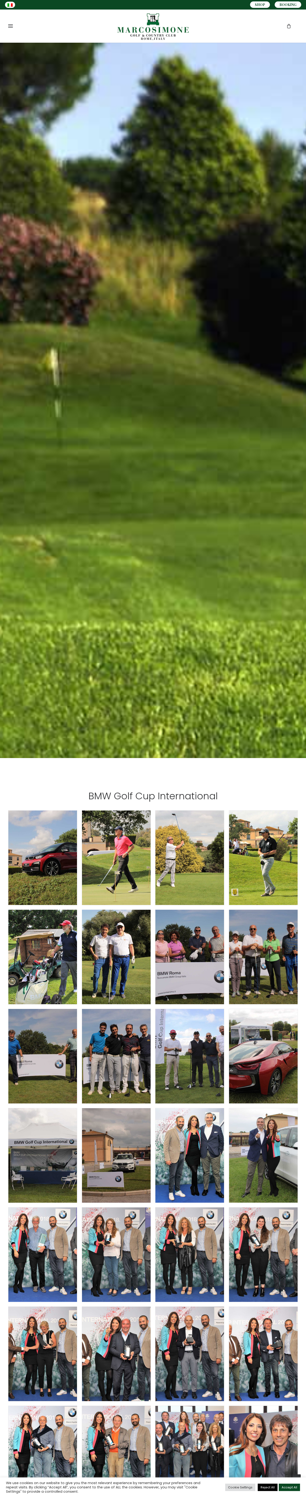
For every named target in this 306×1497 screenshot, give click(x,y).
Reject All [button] (268, 1487)
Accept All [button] (289, 1487)
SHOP (260, 4)
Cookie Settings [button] (240, 1487)
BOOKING (287, 4)
